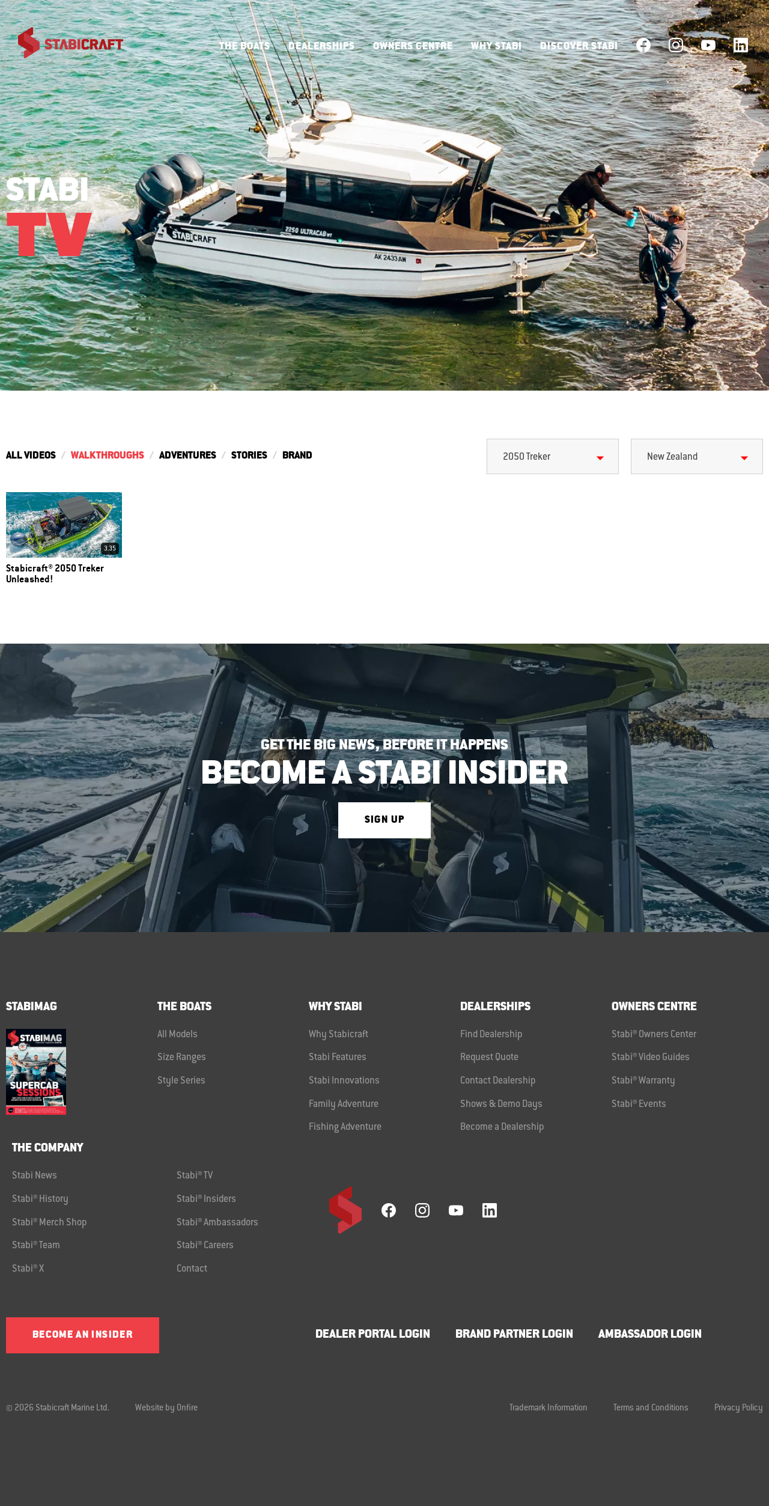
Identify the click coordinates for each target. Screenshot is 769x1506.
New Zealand (672, 457)
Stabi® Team (36, 1245)
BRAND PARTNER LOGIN (514, 1335)
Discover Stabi (579, 46)
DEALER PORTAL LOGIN (372, 1335)
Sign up (384, 820)
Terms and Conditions (650, 1408)
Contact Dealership (498, 1081)
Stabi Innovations (344, 1081)
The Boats (244, 46)
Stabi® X (28, 1269)
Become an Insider (82, 1335)
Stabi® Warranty (643, 1081)
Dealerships (321, 46)
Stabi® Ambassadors (217, 1223)
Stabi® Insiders (206, 1199)
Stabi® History (40, 1199)
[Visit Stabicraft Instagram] (676, 45)
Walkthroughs (107, 456)
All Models (177, 1034)
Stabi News (34, 1176)
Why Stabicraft (338, 1034)
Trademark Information (548, 1408)
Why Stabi (496, 46)
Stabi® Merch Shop (49, 1223)
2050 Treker (526, 457)
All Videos (31, 456)
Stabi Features (337, 1057)
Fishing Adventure (345, 1127)
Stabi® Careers (205, 1245)
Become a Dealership (502, 1127)
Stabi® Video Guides (651, 1057)
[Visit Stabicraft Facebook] (643, 45)
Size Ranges (181, 1057)
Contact (192, 1269)
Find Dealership (491, 1034)
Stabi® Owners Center (654, 1034)
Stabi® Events (639, 1104)
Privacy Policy (738, 1408)
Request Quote (489, 1057)
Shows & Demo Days (501, 1104)
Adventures (187, 456)
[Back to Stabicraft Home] (63, 45)
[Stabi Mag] (81, 1072)
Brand (297, 456)
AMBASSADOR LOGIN (650, 1335)
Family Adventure (343, 1104)
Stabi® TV (195, 1176)
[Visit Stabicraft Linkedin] (741, 45)
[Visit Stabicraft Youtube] (708, 45)
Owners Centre (413, 46)
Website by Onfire (166, 1408)
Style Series (181, 1081)
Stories (249, 456)
